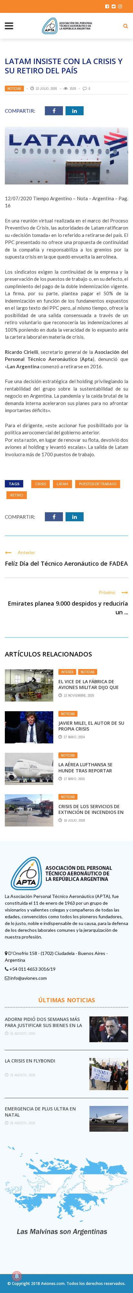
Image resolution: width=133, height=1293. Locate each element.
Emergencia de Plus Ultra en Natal (40, 1112)
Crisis (40, 484)
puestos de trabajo (97, 484)
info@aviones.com (28, 978)
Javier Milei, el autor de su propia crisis (91, 726)
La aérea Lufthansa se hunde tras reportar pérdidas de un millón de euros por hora (89, 773)
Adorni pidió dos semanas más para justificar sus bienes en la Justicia (43, 1025)
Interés (67, 672)
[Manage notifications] (17, 1276)
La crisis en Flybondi (30, 1061)
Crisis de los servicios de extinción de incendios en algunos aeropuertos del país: (91, 815)
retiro (16, 495)
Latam (62, 484)
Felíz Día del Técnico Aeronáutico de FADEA (66, 563)
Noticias (14, 88)
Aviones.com (53, 1283)
